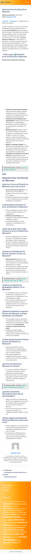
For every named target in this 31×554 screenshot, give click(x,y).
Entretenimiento (12, 512)
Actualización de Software (8, 501)
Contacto (6, 490)
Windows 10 (7, 542)
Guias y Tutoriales (21, 514)
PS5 (17, 527)
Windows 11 (16, 542)
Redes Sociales (18, 530)
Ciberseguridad (8, 508)
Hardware (10, 520)
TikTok (16, 537)
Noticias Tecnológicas (22, 525)
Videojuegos (13, 21)
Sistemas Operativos (21, 532)
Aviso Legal (6, 488)
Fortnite (5, 514)
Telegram (12, 537)
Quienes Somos (7, 485)
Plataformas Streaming (9, 527)
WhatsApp (18, 540)
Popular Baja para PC (10, 477)
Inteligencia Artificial (8, 522)
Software (7, 534)
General (9, 514)
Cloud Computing (17, 508)
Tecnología (6, 537)
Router (5, 532)
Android (15, 501)
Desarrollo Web (10, 510)
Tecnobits (5, 21)
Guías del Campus (12, 517)
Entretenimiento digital (21, 512)
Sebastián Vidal (11, 17)
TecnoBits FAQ (17, 534)
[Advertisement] (15, 78)
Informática (19, 520)
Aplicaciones (8, 504)
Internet (16, 522)
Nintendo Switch (14, 525)
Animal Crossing (21, 501)
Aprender (6, 506)
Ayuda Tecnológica (14, 506)
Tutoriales (22, 537)
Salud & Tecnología (11, 532)
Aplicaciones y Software (20, 504)
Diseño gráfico (18, 510)
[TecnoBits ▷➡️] (6, 2)
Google (13, 514)
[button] (22, 2)
